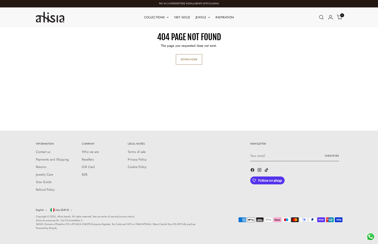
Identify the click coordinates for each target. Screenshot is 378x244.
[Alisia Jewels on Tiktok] (267, 171)
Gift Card (88, 166)
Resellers (88, 159)
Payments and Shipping (52, 159)
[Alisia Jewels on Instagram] (259, 171)
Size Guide (44, 182)
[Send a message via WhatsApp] (371, 237)
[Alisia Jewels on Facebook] (253, 171)
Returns (41, 166)
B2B (84, 174)
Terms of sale (137, 151)
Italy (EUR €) (62, 210)
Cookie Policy (137, 166)
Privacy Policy (137, 159)
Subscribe (332, 155)
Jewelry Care (44, 174)
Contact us (43, 151)
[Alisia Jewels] (50, 17)
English (40, 210)
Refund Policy (45, 189)
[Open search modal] (321, 17)
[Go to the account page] (330, 17)
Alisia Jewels (64, 216)
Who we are (90, 151)
